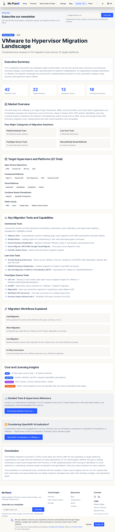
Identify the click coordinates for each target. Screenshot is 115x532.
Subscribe (107, 15)
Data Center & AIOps (47, 3)
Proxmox (33, 3)
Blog (70, 3)
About (73, 503)
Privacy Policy (99, 504)
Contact (74, 506)
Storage (63, 3)
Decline (89, 524)
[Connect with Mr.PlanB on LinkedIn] (99, 497)
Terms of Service (100, 507)
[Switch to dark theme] (102, 3)
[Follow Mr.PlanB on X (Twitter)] (95, 497)
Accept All (99, 524)
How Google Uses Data (101, 514)
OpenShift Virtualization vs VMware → (23, 437)
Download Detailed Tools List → (20, 411)
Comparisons (80, 3)
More (90, 3)
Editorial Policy (99, 511)
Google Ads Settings (56, 527)
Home (25, 3)
